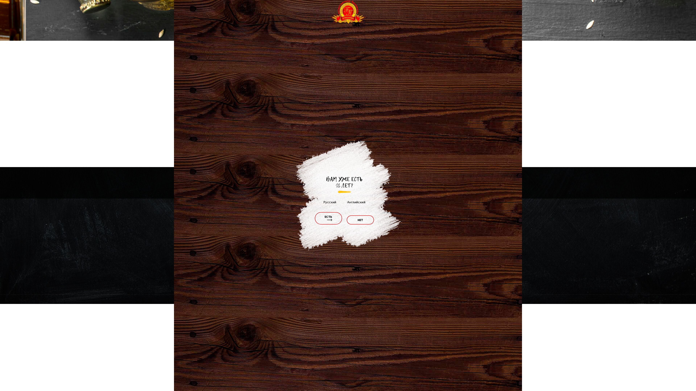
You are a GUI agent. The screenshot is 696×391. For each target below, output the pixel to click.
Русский (329, 202)
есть (328, 216)
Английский (356, 202)
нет (360, 220)
